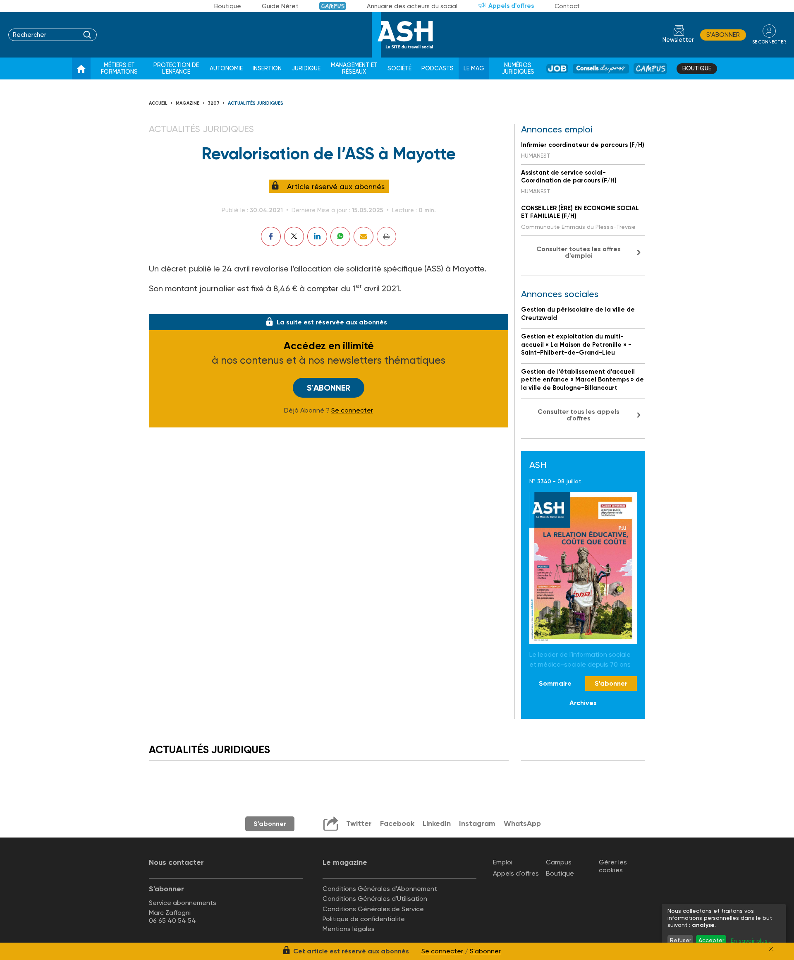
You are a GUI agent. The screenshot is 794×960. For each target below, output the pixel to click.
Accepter (711, 940)
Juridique (306, 68)
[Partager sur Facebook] (271, 236)
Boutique (227, 6)
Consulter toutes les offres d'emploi (578, 252)
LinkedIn (437, 823)
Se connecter (352, 410)
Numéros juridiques (518, 68)
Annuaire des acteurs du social (412, 6)
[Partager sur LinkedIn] (317, 236)
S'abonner (723, 34)
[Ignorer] (771, 949)
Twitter (359, 823)
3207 (214, 103)
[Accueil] (81, 68)
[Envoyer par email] (363, 236)
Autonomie (226, 68)
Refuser (680, 940)
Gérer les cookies (613, 866)
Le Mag (474, 68)
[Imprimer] (386, 236)
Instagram (477, 823)
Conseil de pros (601, 68)
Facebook (397, 823)
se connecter (769, 42)
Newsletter (678, 39)
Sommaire (555, 683)
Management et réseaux (354, 68)
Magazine (187, 103)
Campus (332, 6)
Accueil (158, 103)
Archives (583, 703)
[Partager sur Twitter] (294, 236)
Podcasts (437, 68)
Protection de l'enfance (176, 68)
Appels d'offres (511, 6)
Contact (567, 6)
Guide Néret (280, 6)
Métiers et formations (119, 68)
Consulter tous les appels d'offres (578, 415)
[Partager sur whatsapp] (340, 236)
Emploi (502, 862)
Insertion (267, 68)
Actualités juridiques (255, 103)
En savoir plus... (751, 940)
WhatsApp (522, 823)
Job (557, 68)
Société (399, 68)
